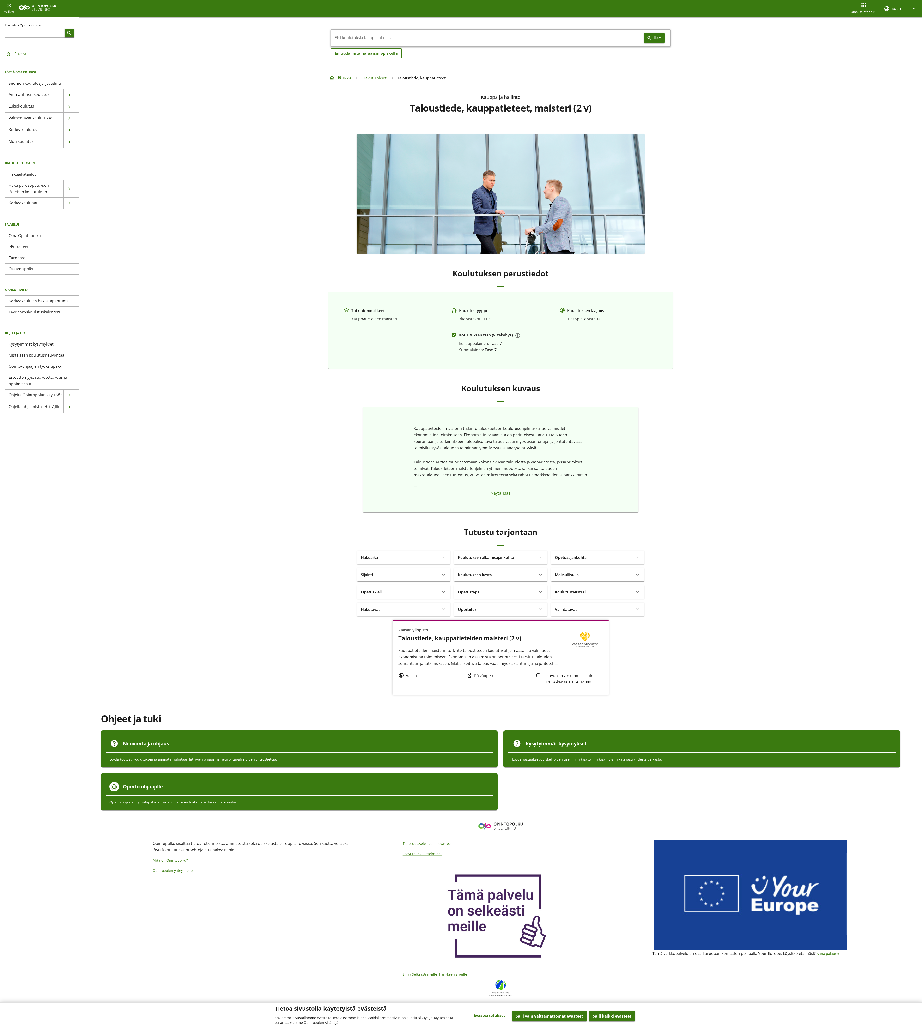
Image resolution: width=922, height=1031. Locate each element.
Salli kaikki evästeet (612, 1016)
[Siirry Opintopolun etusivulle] (37, 9)
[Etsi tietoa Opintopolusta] (69, 33)
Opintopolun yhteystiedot (173, 870)
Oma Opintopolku (864, 12)
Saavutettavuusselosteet (422, 853)
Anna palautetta (830, 953)
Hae (657, 38)
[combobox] (486, 38)
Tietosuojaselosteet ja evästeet (427, 843)
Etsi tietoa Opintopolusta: (23, 25)
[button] (900, 8)
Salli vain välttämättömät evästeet (549, 1016)
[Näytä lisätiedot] (518, 335)
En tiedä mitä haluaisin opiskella (366, 53)
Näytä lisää (500, 493)
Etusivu (21, 53)
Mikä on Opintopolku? (170, 860)
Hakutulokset (375, 78)
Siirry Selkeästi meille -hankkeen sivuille (435, 974)
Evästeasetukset (489, 1015)
